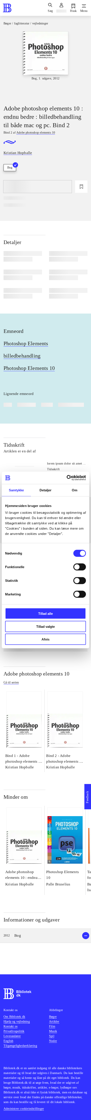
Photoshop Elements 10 (29, 368)
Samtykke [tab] (16, 490)
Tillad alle (45, 613)
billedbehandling (22, 356)
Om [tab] (74, 490)
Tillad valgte (45, 626)
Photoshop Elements (26, 343)
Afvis (45, 639)
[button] (45, 936)
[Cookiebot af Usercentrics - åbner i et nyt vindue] (66, 478)
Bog (9, 167)
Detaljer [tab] (46, 490)
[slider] (45, 64)
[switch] (79, 567)
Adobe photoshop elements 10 (36, 674)
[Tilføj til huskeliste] (81, 186)
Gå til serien (11, 682)
